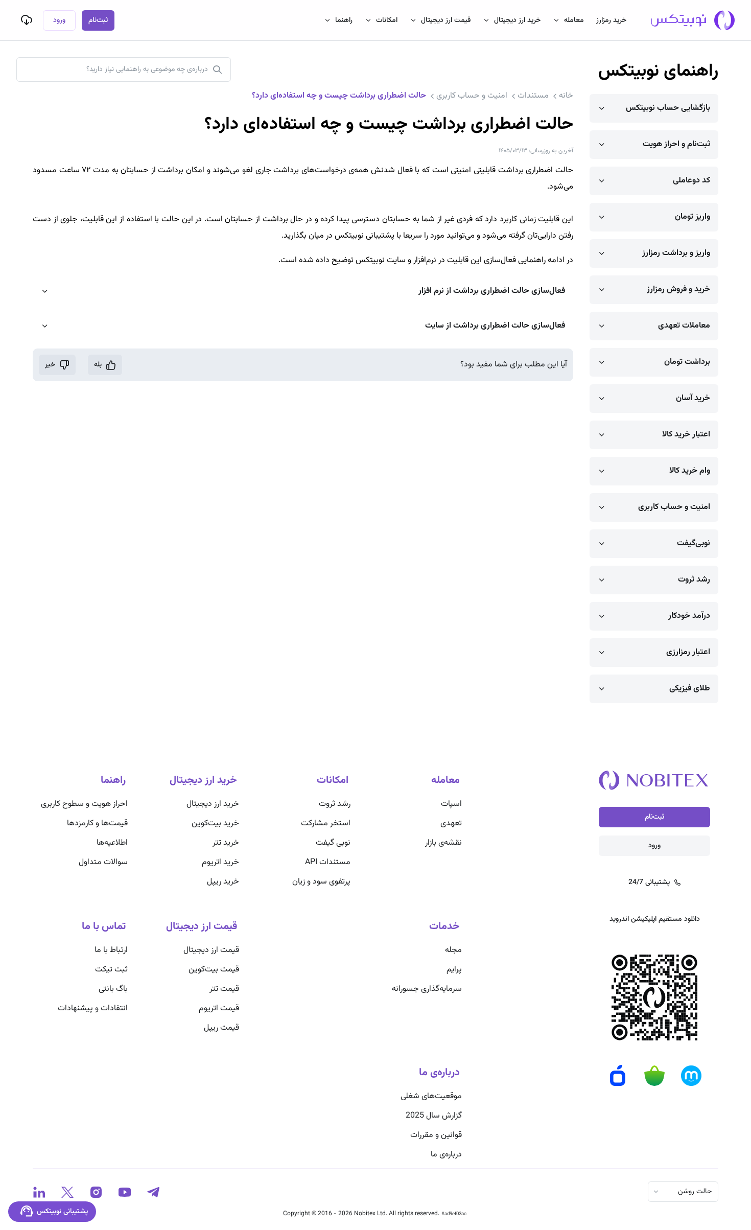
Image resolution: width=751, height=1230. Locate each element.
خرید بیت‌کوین (215, 823)
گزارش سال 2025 (434, 1115)
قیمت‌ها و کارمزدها (97, 823)
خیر (50, 364)
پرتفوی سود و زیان (321, 881)
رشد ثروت (334, 804)
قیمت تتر (224, 989)
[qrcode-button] (26, 20)
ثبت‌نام (98, 20)
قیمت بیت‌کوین (214, 969)
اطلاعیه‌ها (112, 843)
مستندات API (327, 862)
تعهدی (451, 823)
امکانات (386, 20)
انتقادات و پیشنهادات (93, 1008)
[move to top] (663, 1189)
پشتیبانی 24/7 (649, 882)
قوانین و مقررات (436, 1135)
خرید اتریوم (220, 862)
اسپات (451, 804)
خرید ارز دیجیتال (517, 20)
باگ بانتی (113, 989)
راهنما (344, 20)
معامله (574, 20)
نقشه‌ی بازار (443, 843)
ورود (59, 20)
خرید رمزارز (611, 20)
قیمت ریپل (221, 1028)
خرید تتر (226, 843)
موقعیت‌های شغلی (431, 1096)
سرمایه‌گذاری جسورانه (427, 989)
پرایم (454, 969)
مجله (453, 950)
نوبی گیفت (333, 843)
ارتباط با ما (111, 950)
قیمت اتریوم (219, 1008)
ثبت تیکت (111, 969)
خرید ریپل (223, 881)
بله (98, 364)
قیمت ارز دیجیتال (446, 20)
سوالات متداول (103, 862)
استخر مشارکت (325, 823)
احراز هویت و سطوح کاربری (84, 804)
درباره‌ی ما (446, 1154)
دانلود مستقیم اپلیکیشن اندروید (654, 919)
